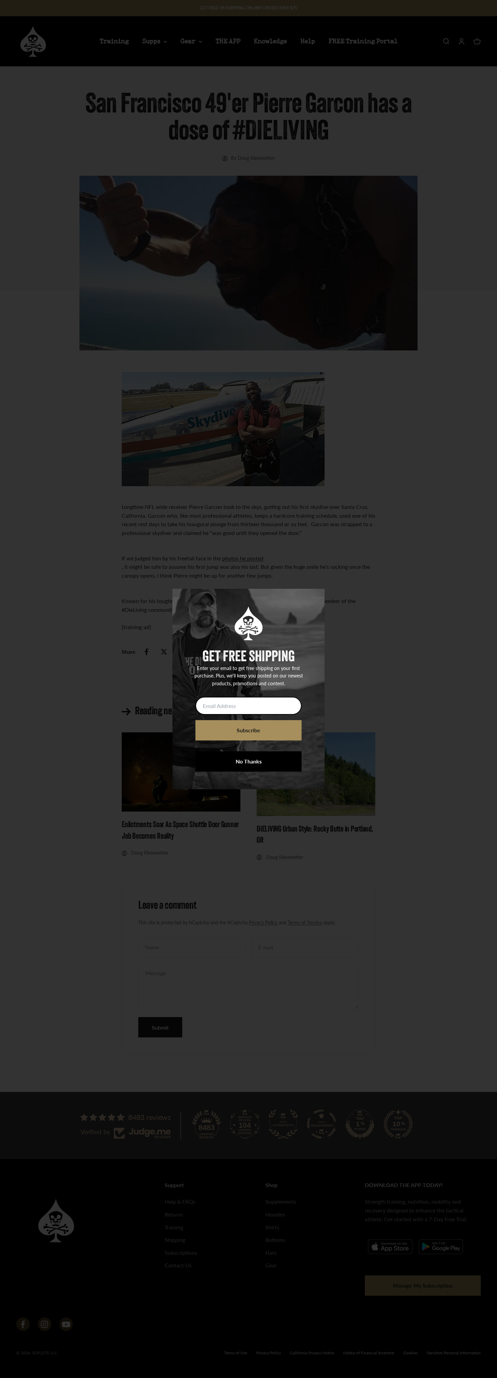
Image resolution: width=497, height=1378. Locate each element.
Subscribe (248, 730)
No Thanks (249, 761)
